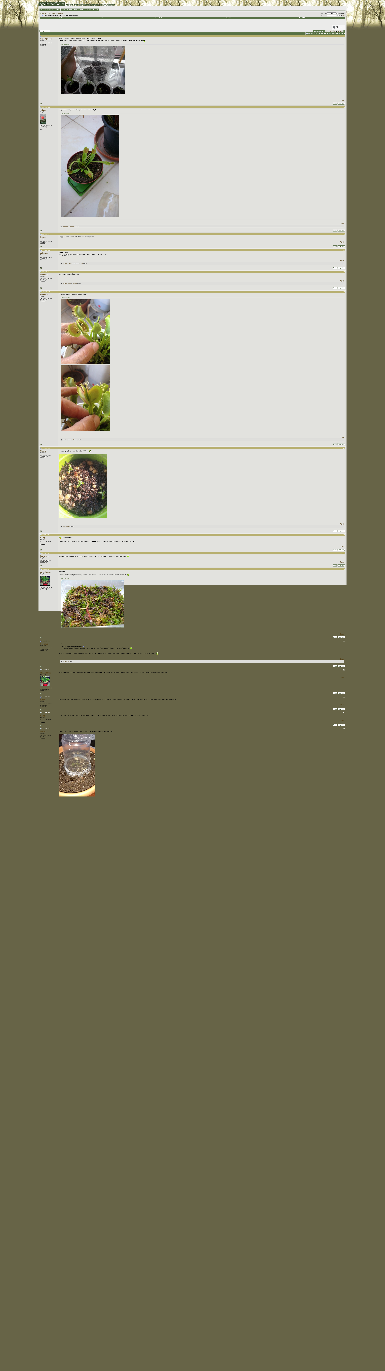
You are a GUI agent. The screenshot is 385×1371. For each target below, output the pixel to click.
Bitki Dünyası (52, 13)
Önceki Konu (189, 1334)
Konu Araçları (332, 33)
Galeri (63, 9)
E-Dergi (69, 9)
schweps (44, 253)
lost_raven (65, 226)
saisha (43, 110)
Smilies (42, 1347)
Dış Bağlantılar (322, 33)
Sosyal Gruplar (78, 9)
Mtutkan (75, 283)
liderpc (43, 237)
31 (340, 31)
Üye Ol (60, 17)
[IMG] (41, 1348)
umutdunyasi (45, 572)
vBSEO (199, 1368)
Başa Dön (343, 1363)
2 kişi (81, 263)
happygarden (46, 39)
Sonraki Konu (196, 1334)
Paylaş (342, 100)
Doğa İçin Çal (49, 9)
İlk (326, 31)
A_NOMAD (70, 263)
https (343, 15)
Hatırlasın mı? (341, 13)
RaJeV (43, 961)
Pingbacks (42, 1351)
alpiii (64, 526)
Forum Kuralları (44, 1355)
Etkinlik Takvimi (303, 17)
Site (42, 9)
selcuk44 (65, 263)
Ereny (42, 538)
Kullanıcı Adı (324, 13)
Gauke (43, 451)
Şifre (322, 15)
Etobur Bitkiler (59, 13)
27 (332, 31)
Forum (57, 9)
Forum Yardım (159, 17)
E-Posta (95, 9)
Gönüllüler (88, 9)
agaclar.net (44, 13)
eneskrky (72, 226)
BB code (42, 1345)
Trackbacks (43, 1350)
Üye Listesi (229, 17)
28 (334, 31)
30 (338, 31)
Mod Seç (341, 33)
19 (330, 31)
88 (339, 27)
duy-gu (68, 526)
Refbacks (42, 1353)
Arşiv (338, 1363)
